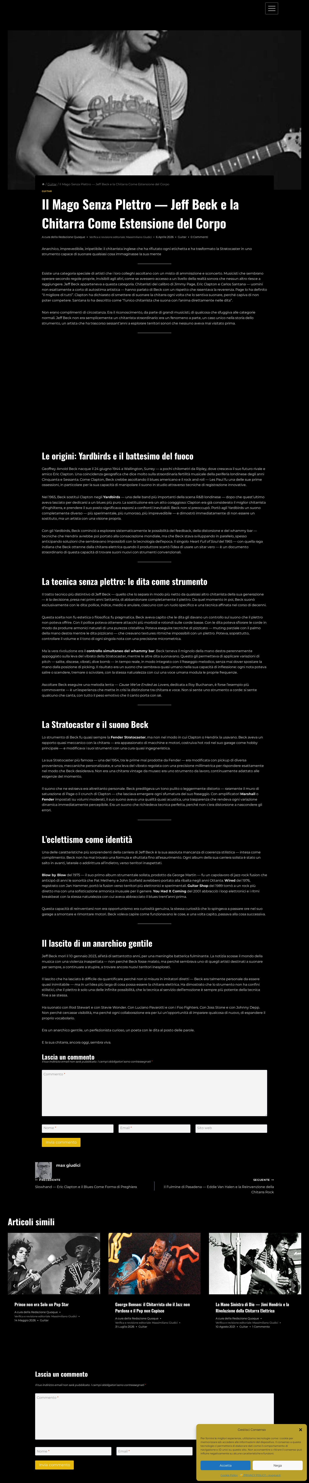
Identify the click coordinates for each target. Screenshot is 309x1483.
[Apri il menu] (271, 8)
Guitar (47, 191)
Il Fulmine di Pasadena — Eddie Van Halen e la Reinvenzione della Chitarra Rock (219, 1186)
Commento (54, 1074)
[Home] (43, 184)
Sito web (204, 1128)
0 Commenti (199, 237)
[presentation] (54, 1263)
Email (126, 1128)
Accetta (226, 1465)
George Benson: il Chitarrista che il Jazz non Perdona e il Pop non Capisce (152, 1307)
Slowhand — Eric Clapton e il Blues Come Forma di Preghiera (86, 1183)
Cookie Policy (229, 1475)
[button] (300, 1430)
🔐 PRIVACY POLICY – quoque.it (260, 1475)
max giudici (68, 1165)
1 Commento (261, 1326)
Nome (50, 1128)
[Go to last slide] (14, 1286)
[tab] (146, 1343)
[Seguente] (294, 1286)
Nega (277, 1465)
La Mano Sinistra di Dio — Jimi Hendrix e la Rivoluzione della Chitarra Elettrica (252, 1307)
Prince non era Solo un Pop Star (42, 1304)
